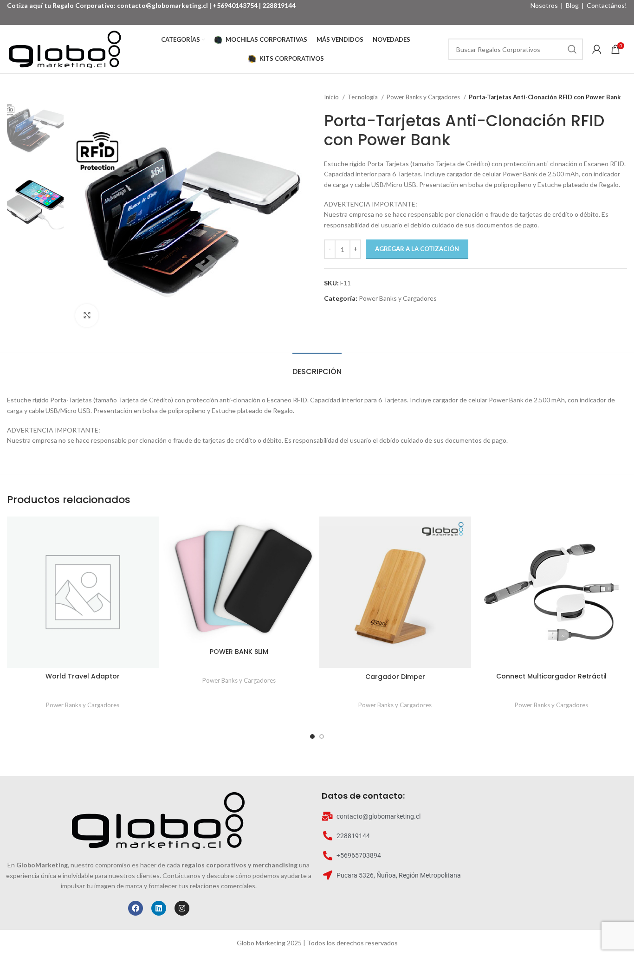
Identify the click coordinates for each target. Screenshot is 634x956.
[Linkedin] (158, 908)
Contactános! (607, 5)
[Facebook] (135, 908)
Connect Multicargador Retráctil (551, 676)
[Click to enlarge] (86, 315)
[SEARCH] (572, 49)
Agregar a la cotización (417, 248)
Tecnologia (363, 97)
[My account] (597, 49)
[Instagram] (182, 908)
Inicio (332, 97)
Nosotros (544, 5)
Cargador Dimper (395, 676)
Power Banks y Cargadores (424, 97)
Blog (572, 5)
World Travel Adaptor (82, 676)
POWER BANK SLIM (239, 651)
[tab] (317, 367)
